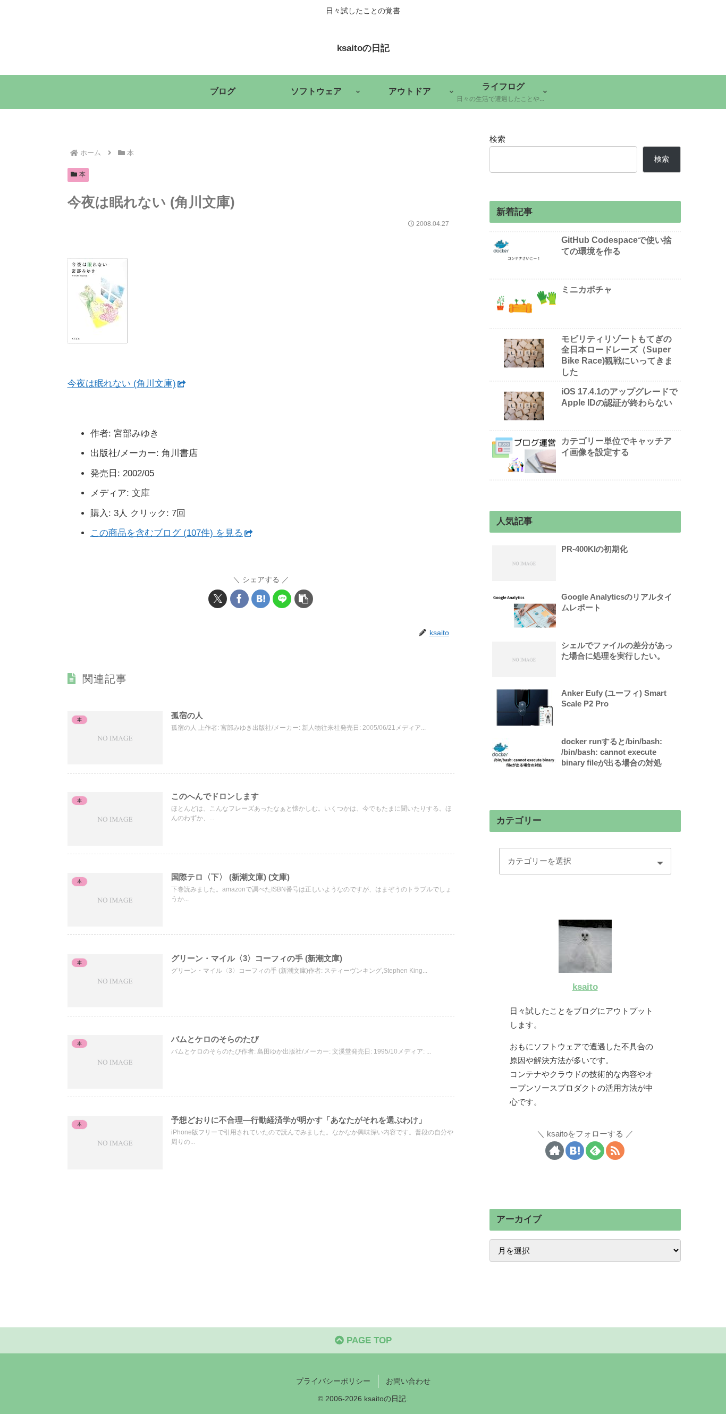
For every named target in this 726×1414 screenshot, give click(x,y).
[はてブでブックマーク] (260, 599)
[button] (303, 599)
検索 (497, 139)
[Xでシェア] (217, 599)
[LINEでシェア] (282, 599)
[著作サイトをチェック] (554, 1150)
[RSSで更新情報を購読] (615, 1150)
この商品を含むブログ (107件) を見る (166, 533)
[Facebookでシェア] (239, 599)
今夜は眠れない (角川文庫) (121, 383)
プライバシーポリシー (333, 1381)
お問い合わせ (408, 1381)
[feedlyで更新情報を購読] (595, 1150)
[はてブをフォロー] (574, 1150)
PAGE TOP (368, 1340)
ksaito (585, 987)
